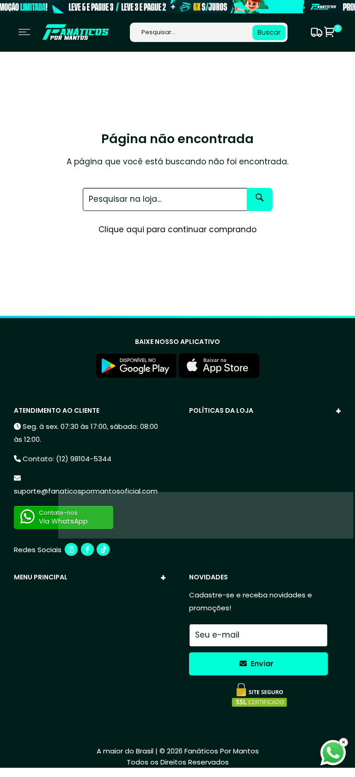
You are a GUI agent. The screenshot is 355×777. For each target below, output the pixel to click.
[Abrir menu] (24, 32)
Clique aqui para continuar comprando (177, 229)
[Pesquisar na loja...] (259, 199)
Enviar (261, 663)
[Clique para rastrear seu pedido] (315, 32)
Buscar (269, 32)
